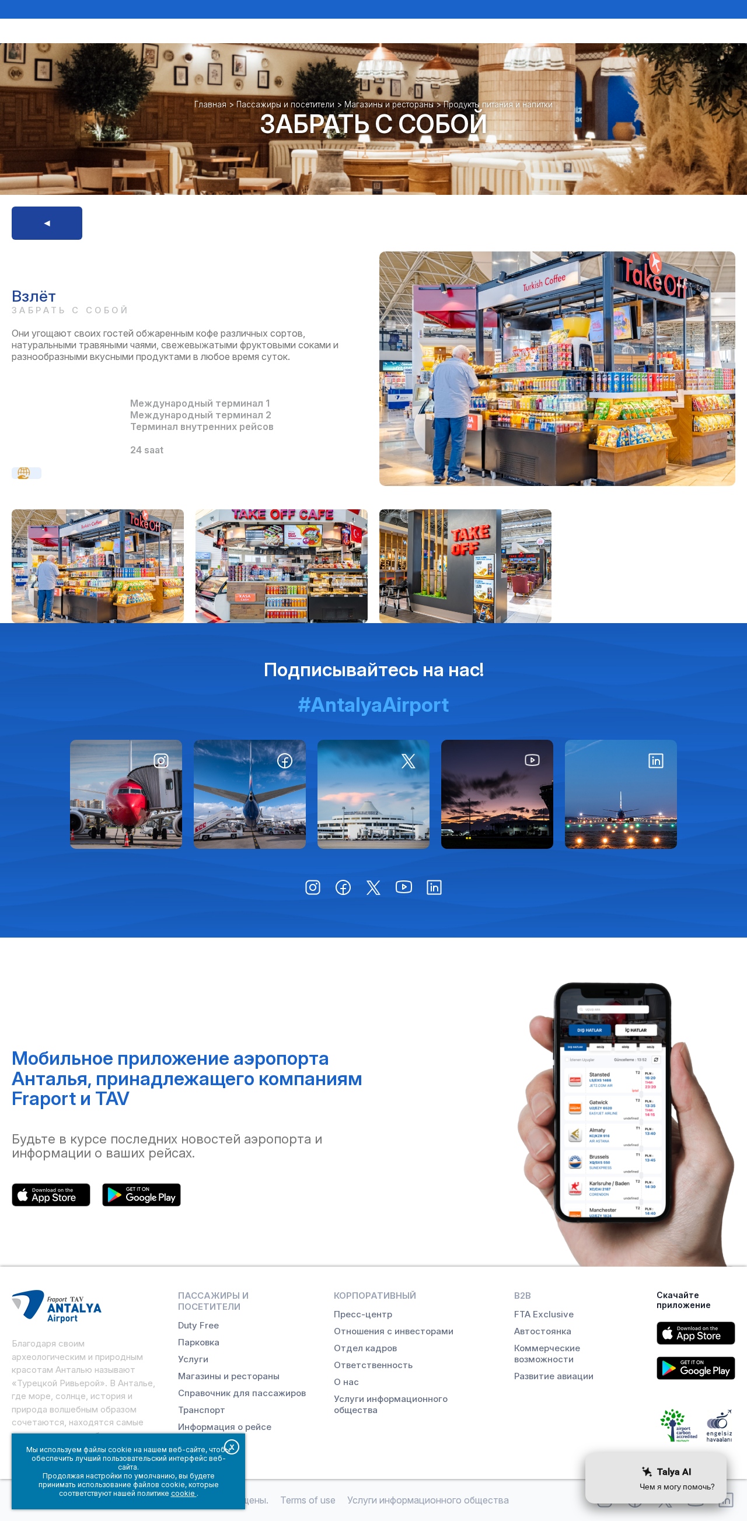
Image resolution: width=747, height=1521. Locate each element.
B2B (522, 1295)
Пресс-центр (363, 1314)
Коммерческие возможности (547, 1353)
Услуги (193, 1359)
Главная (210, 104)
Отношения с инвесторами (393, 1331)
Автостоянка (542, 1331)
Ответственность (373, 1364)
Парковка (198, 1342)
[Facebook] (250, 794)
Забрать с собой (373, 124)
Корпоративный (375, 1295)
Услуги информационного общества (391, 1404)
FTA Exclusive (544, 1314)
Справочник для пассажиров (242, 1392)
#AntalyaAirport (373, 704)
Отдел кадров (365, 1348)
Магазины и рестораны (389, 104)
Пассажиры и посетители (285, 104)
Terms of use (308, 1500)
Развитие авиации (554, 1376)
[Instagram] (126, 794)
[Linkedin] (621, 794)
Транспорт (201, 1409)
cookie (184, 1493)
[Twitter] (373, 794)
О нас (346, 1381)
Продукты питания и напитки (498, 104)
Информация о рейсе (224, 1426)
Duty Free (198, 1325)
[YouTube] (497, 794)
